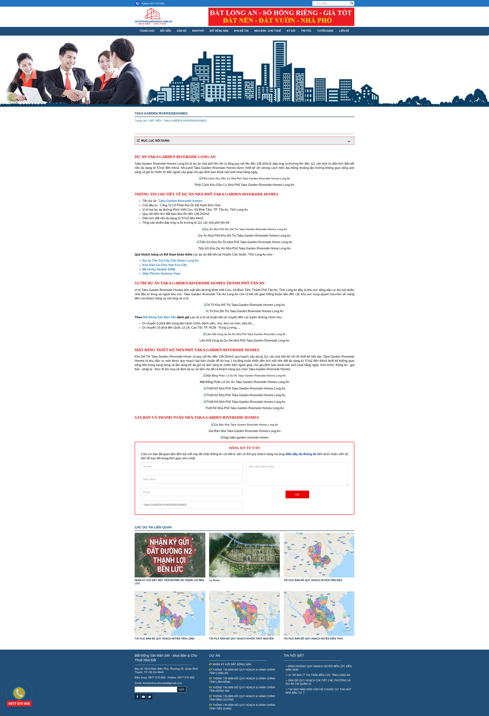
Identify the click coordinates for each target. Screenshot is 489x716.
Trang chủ (146, 30)
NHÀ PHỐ (198, 30)
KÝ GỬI (291, 30)
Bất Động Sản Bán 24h (159, 317)
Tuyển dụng (325, 30)
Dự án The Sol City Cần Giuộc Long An (170, 260)
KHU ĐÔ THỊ (241, 30)
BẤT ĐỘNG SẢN (219, 30)
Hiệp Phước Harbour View (161, 273)
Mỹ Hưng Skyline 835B (158, 269)
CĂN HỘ (181, 30)
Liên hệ (344, 30)
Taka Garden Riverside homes (180, 200)
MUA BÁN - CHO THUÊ (267, 30)
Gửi (297, 494)
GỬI (181, 689)
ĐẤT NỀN (165, 30)
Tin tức (306, 30)
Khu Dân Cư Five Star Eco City (164, 265)
